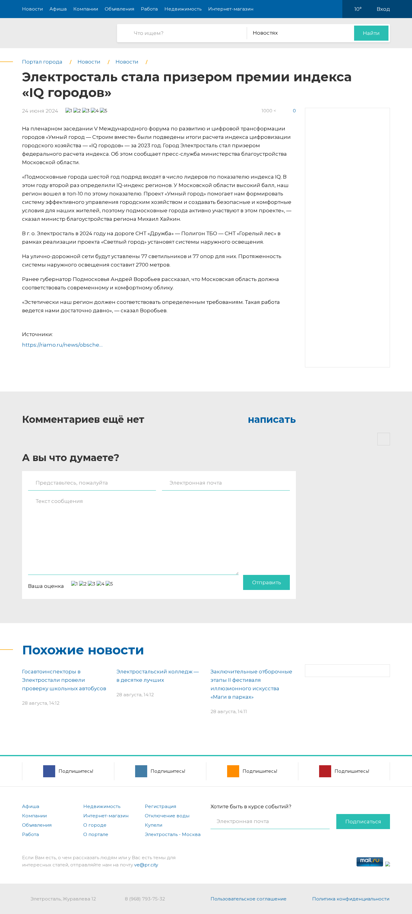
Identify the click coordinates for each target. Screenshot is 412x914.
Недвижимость (182, 9)
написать (272, 419)
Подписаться (363, 822)
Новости (32, 9)
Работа (149, 9)
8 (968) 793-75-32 (145, 899)
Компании (85, 9)
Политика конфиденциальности (350, 899)
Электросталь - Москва (173, 834)
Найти (371, 33)
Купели (153, 825)
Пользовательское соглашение (249, 899)
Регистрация (160, 806)
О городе (94, 825)
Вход (383, 9)
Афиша (58, 9)
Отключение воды (167, 816)
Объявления (119, 9)
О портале (95, 834)
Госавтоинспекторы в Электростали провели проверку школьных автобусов (64, 680)
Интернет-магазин (230, 9)
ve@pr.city (146, 865)
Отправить (266, 582)
